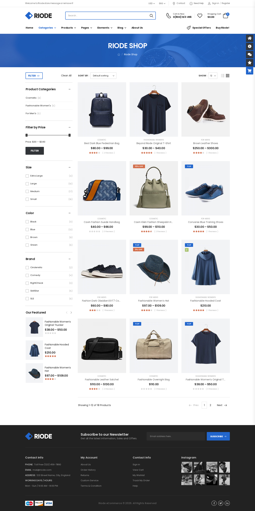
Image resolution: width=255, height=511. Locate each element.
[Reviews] (249, 62)
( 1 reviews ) (160, 153)
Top (189, 166)
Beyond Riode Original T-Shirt (154, 143)
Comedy (35, 275)
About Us (137, 27)
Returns (85, 475)
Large (33, 183)
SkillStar (34, 290)
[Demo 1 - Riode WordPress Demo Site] (38, 15)
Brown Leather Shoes (205, 143)
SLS (32, 298)
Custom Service (90, 480)
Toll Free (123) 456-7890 (47, 464)
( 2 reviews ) (108, 153)
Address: (30, 475)
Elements (103, 27)
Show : (203, 75)
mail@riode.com (42, 470)
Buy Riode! (222, 27)
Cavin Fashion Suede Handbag (102, 222)
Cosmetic (31, 97)
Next (219, 405)
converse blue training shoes (205, 222)
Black (33, 221)
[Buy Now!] (249, 70)
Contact (181, 3)
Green (33, 244)
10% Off (139, 166)
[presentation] (67, 312)
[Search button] (151, 16)
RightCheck (36, 283)
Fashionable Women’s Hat (58, 369)
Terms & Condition (91, 485)
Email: (28, 470)
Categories (46, 27)
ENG (161, 3)
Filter (32, 75)
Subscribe (216, 436)
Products (67, 27)
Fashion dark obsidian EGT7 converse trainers (109, 300)
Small (33, 199)
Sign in (136, 464)
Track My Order (141, 480)
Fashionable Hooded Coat (57, 346)
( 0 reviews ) (108, 231)
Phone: (29, 464)
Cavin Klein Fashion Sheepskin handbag (157, 222)
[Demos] (249, 38)
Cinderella (36, 267)
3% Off (138, 249)
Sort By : (83, 75)
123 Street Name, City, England (53, 475)
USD (150, 3)
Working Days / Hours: (39, 480)
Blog (120, 27)
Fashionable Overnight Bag (154, 379)
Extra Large (36, 175)
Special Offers (201, 27)
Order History (88, 470)
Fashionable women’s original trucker (58, 323)
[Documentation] (249, 46)
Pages (85, 27)
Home (29, 27)
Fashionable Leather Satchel (101, 379)
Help (135, 485)
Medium (35, 191)
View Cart (138, 470)
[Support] (249, 54)
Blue (32, 229)
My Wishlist (139, 475)
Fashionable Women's (38, 105)
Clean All (66, 75)
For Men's (31, 113)
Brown (33, 237)
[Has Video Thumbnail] (187, 250)
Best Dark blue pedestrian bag (101, 143)
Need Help (199, 3)
